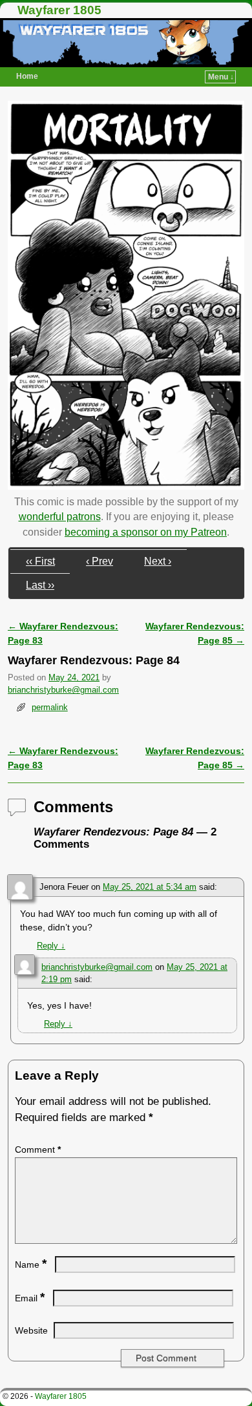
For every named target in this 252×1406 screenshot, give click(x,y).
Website (31, 1330)
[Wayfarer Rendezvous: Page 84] (126, 486)
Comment (38, 1149)
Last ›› (40, 585)
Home (27, 76)
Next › (157, 561)
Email (30, 1298)
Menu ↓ (221, 76)
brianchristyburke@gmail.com (63, 690)
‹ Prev (99, 561)
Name (31, 1264)
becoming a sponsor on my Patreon (146, 532)
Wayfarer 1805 (59, 10)
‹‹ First (40, 561)
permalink (50, 707)
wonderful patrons (60, 516)
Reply (51, 945)
